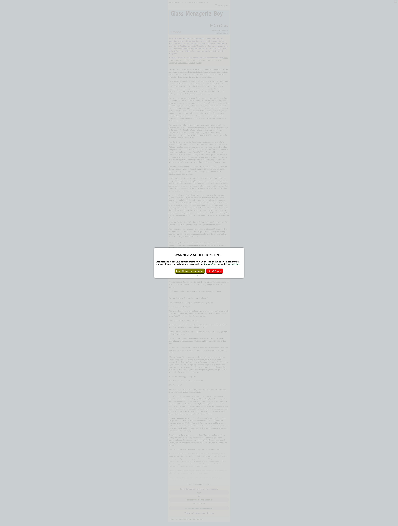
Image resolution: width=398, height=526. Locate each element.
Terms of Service (212, 264)
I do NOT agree (214, 271)
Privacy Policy (232, 264)
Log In (199, 275)
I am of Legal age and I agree (190, 271)
